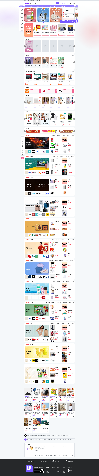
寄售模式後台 (64, 468)
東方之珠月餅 (72, 218)
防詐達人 (68, 135)
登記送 (31, 6)
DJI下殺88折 (72, 177)
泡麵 (61, 435)
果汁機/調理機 (42, 435)
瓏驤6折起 (52, 344)
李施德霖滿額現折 (71, 302)
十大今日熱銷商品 (29, 435)
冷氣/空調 (33, 435)
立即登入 (70, 10)
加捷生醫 (67, 239)
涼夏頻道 (46, 6)
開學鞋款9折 (51, 260)
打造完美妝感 (58, 281)
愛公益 (62, 6)
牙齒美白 (39, 435)
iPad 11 (56, 177)
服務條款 (47, 471)
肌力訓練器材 (52, 435)
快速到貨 (38, 6)
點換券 (27, 6)
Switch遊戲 (36, 439)
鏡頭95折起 (52, 177)
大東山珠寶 (62, 344)
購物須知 (47, 472)
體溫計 (63, 439)
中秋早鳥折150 (61, 218)
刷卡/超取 (54, 6)
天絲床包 (31, 439)
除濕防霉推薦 (53, 302)
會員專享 (58, 6)
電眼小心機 (67, 281)
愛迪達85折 (56, 260)
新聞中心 (70, 467)
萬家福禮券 (72, 344)
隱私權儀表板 (48, 473)
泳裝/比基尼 (56, 435)
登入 (62, 3)
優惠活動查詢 (53, 470)
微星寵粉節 (58, 135)
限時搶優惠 (53, 281)
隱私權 (47, 470)
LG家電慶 (67, 156)
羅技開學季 (72, 135)
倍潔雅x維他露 (48, 302)
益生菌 (57, 439)
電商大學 (64, 467)
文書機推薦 (53, 135)
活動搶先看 (63, 281)
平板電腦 (67, 435)
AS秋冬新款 (62, 323)
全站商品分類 (64, 472)
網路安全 (47, 468)
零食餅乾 (49, 435)
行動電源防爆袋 (66, 177)
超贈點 (72, 6)
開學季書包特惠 (59, 302)
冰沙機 (52, 439)
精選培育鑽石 (67, 344)
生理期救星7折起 (65, 302)
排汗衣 (41, 439)
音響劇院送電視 (62, 156)
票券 (43, 439)
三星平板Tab (61, 177)
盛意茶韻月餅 (67, 218)
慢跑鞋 (68, 439)
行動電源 (66, 439)
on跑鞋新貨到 (72, 260)
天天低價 (42, 6)
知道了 (72, 21)
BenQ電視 (53, 156)
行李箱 (45, 439)
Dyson (50, 439)
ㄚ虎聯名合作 (59, 471)
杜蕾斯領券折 (72, 239)
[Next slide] (31, 392)
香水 (69, 435)
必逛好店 (50, 6)
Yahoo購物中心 (28, 3)
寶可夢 (54, 439)
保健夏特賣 (52, 239)
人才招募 (58, 470)
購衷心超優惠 (53, 468)
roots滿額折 (57, 323)
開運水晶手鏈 (52, 323)
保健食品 (59, 435)
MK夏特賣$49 (57, 344)
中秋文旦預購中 (55, 218)
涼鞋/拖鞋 (64, 435)
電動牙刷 (61, 439)
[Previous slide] (24, 392)
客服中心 (58, 467)
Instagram (70, 470)
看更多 (76, 18)
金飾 (58, 439)
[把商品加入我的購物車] (31, 401)
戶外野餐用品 (46, 435)
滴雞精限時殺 (63, 239)
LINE (70, 471)
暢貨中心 (34, 6)
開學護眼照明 (72, 156)
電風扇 (57, 156)
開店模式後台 (64, 470)
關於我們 (47, 467)
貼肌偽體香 (72, 281)
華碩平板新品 (63, 135)
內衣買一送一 (67, 323)
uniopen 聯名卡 (67, 6)
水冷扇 (39, 439)
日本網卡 (47, 439)
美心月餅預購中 (49, 218)
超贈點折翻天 (53, 467)
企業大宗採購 (59, 468)
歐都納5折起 (61, 260)
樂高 (33, 439)
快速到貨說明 (64, 471)
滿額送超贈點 (57, 239)
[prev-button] (25, 131)
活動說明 (72, 71)
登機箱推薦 (72, 323)
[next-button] (74, 131)
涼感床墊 (28, 439)
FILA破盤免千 (66, 260)
